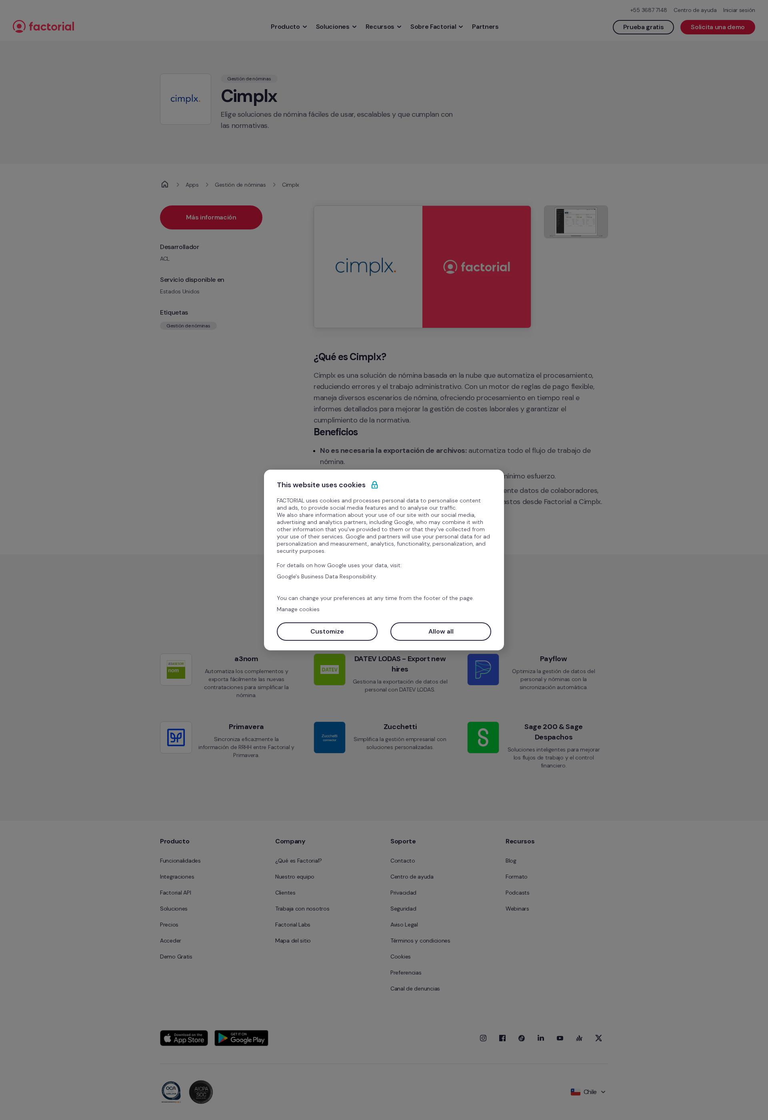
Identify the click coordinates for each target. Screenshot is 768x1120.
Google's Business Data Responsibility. (327, 576)
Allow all (441, 631)
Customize (327, 631)
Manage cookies (298, 609)
